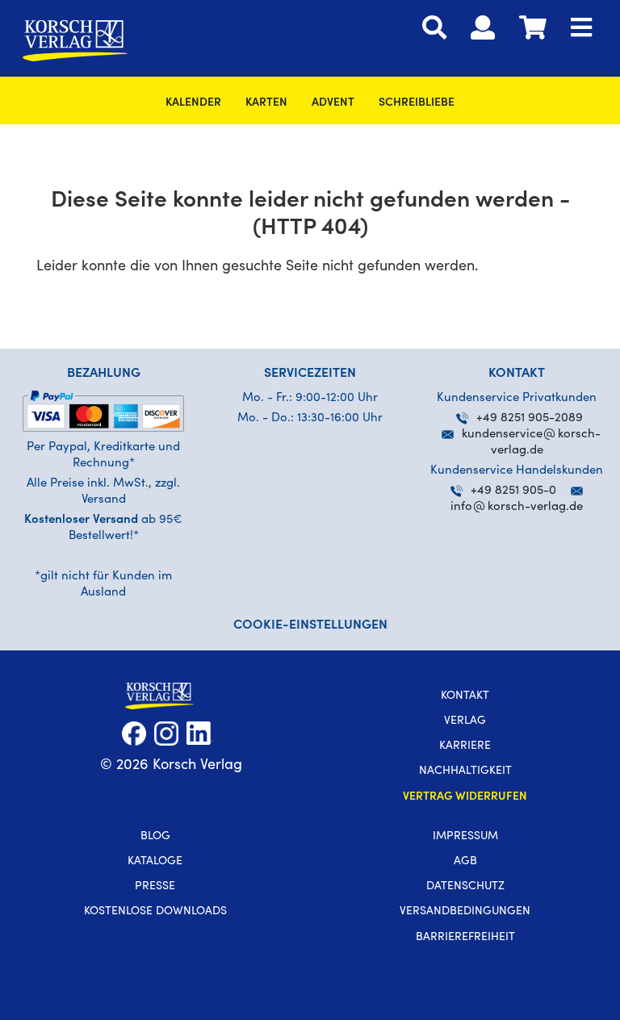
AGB (465, 861)
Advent (333, 103)
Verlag (465, 721)
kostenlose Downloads (155, 912)
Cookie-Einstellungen (310, 625)
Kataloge (155, 861)
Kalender (193, 103)
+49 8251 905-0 (513, 491)
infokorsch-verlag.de (516, 507)
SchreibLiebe (417, 103)
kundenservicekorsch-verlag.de (531, 442)
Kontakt (465, 696)
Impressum (465, 836)
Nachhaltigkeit (465, 771)
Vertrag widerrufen (465, 797)
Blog (155, 836)
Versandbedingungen (465, 912)
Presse (155, 886)
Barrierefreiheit (465, 937)
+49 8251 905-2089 (529, 418)
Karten (266, 103)
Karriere (465, 746)
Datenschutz (465, 886)
